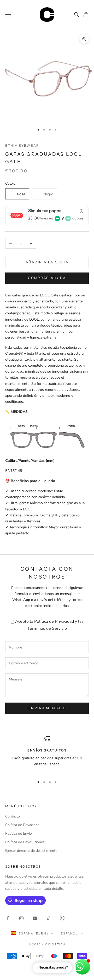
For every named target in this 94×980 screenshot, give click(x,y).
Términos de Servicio (47, 628)
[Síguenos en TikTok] (48, 918)
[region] (47, 754)
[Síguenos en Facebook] (7, 918)
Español (69, 933)
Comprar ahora (47, 278)
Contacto (12, 816)
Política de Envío (18, 833)
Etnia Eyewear (22, 145)
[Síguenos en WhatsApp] (62, 918)
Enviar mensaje (47, 708)
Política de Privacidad (54, 621)
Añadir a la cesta (47, 262)
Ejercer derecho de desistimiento (31, 850)
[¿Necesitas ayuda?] (82, 967)
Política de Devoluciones (25, 842)
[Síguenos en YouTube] (35, 918)
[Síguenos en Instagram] (21, 918)
